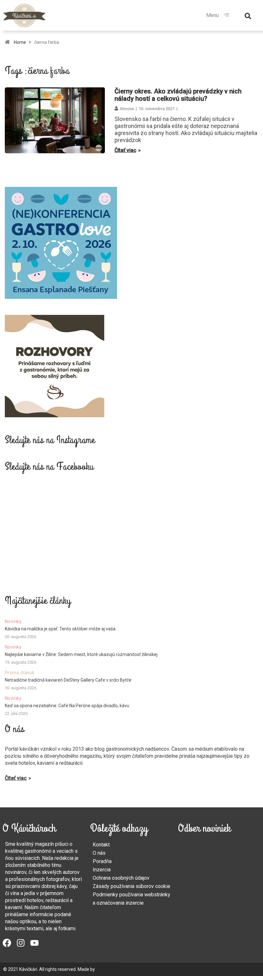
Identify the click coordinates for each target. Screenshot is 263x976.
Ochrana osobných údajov (121, 878)
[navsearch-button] (248, 15)
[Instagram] (20, 943)
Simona (127, 108)
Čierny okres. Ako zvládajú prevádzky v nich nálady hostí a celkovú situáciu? (178, 94)
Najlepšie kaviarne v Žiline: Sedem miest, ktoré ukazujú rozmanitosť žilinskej (81, 654)
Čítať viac (125, 150)
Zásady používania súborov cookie (131, 886)
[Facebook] (7, 943)
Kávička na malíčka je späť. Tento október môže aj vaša (60, 628)
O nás (99, 853)
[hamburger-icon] (226, 15)
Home (20, 42)
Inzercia (102, 870)
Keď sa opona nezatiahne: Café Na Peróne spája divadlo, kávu (67, 705)
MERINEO (105, 969)
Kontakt (101, 845)
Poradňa (102, 861)
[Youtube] (34, 943)
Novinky (13, 621)
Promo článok (19, 672)
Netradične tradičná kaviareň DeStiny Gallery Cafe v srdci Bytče (68, 680)
